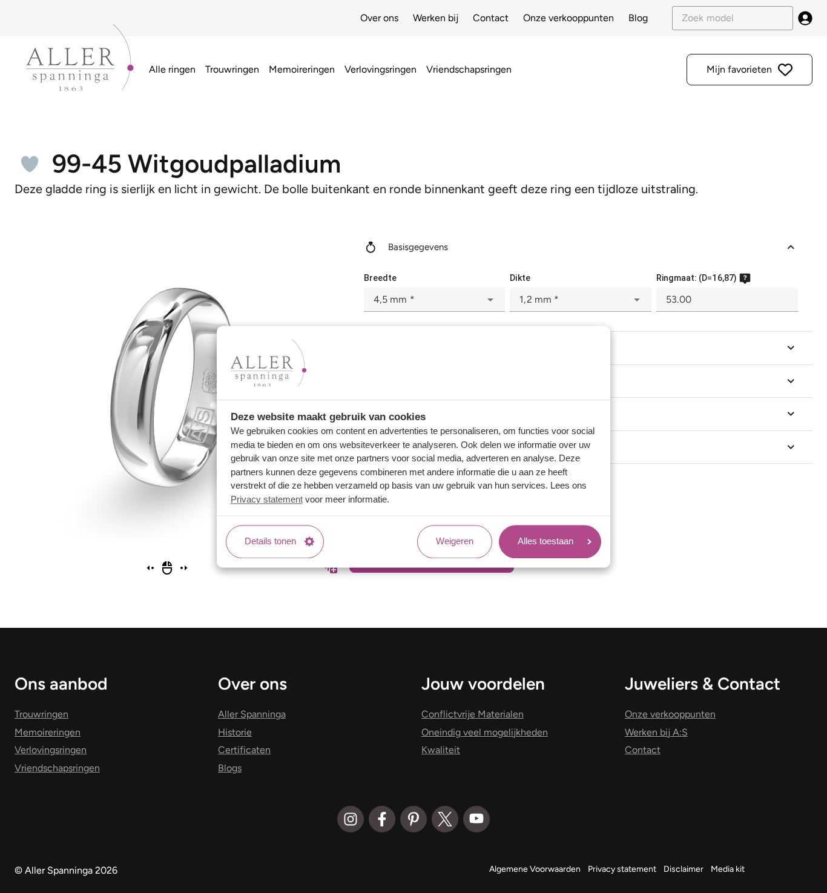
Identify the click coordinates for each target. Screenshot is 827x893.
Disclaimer (683, 869)
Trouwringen (232, 69)
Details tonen (270, 541)
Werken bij (435, 18)
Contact (491, 18)
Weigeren (454, 541)
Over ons (379, 18)
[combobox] (435, 300)
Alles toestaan (545, 541)
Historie (235, 732)
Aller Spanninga (252, 714)
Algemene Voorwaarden (535, 869)
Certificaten (244, 750)
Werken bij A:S (656, 732)
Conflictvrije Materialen (472, 714)
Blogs (230, 768)
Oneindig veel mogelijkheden (484, 732)
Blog (638, 18)
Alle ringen (172, 69)
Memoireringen (302, 69)
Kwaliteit (440, 750)
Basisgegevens (418, 247)
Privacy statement (267, 499)
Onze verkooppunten (568, 18)
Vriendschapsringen (469, 69)
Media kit (728, 869)
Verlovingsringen (380, 69)
